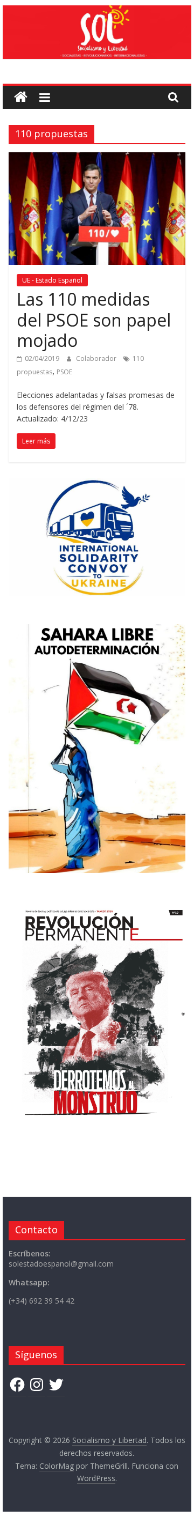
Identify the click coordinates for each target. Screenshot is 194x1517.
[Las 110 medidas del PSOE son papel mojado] (97, 159)
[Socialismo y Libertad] (97, 12)
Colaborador (97, 358)
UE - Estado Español (52, 280)
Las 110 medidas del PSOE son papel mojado (94, 319)
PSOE (64, 371)
